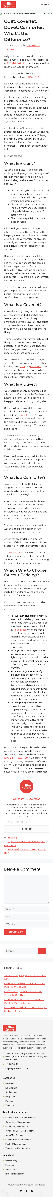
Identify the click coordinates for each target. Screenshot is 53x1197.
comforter (35, 366)
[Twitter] (26, 829)
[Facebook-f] (26, 1190)
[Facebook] (22, 829)
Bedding (12, 837)
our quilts (20, 630)
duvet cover (27, 415)
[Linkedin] (32, 1190)
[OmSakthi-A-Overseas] (8, 4)
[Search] (42, 951)
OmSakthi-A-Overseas (16, 758)
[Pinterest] (30, 829)
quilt (22, 366)
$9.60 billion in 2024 (17, 63)
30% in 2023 (33, 77)
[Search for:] (21, 951)
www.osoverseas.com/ (17, 822)
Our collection (12, 552)
